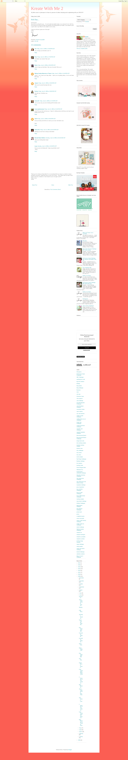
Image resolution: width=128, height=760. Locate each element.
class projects (80, 398)
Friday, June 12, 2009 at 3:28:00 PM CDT (47, 91)
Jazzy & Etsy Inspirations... (89, 305)
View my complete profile (82, 48)
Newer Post (34, 185)
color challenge (80, 400)
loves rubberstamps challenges (81, 496)
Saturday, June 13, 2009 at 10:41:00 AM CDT (55, 137)
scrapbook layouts (80, 516)
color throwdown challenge (80, 407)
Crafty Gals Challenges (79, 423)
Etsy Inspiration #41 (80, 629)
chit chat (36, 41)
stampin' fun (79, 532)
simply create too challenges (80, 524)
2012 (79, 570)
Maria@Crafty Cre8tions (40, 137)
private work (79, 512)
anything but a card (81, 379)
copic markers (80, 411)
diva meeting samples (81, 443)
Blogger (70, 749)
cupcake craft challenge (79, 429)
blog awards (79, 385)
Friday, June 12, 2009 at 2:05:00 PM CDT (47, 65)
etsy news (79, 454)
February (81, 733)
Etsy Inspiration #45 (87, 267)
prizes (78, 514)
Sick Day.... (81, 660)
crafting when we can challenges (81, 419)
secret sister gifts (80, 518)
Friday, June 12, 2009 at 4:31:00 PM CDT (53, 109)
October (81, 583)
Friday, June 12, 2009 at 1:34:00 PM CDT (46, 48)
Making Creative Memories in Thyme (43, 73)
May (80, 727)
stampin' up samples (81, 536)
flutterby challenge (80, 461)
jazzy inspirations (80, 487)
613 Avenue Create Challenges (81, 374)
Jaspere (36, 83)
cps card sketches (81, 413)
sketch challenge (80, 527)
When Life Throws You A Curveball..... (88, 233)
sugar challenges (80, 544)
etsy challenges (80, 450)
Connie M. (37, 100)
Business (79, 390)
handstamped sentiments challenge (81, 472)
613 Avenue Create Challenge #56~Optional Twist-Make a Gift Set (89, 259)
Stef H (36, 118)
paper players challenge (79, 506)
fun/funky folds (80, 465)
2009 (79, 576)
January (81, 736)
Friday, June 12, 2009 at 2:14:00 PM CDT (61, 73)
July (80, 593)
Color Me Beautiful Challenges (81, 403)
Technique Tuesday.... (81, 616)
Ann (35, 48)
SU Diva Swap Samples (80, 541)
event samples (80, 456)
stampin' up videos (81, 538)
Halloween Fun (80, 469)
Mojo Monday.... (80, 686)
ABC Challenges (80, 377)
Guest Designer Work (81, 467)
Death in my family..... (87, 275)
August (80, 590)
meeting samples (80, 499)
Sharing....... (81, 608)
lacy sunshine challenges (80, 490)
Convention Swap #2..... (81, 634)
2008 (79, 740)
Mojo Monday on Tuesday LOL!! (81, 722)
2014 (79, 566)
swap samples (80, 546)
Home (52, 185)
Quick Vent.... (81, 645)
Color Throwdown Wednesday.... (81, 672)
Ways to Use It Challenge (80, 557)
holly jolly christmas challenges (81, 476)
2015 (79, 564)
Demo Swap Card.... (81, 649)
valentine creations (81, 553)
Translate (87, 21)
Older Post (70, 185)
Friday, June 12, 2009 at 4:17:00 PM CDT (48, 100)
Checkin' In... (81, 597)
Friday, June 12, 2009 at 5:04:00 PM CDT (47, 118)
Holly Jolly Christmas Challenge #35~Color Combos (89, 249)
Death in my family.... (87, 291)
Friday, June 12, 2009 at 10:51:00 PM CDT (49, 129)
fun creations (79, 463)
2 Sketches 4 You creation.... (81, 707)
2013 (79, 568)
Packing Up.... (86, 298)
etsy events (79, 452)
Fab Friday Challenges (81, 459)
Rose (36, 56)
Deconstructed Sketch (81, 435)
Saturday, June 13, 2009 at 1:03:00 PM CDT (47, 146)
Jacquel (86, 36)
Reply (36, 52)
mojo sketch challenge (81, 501)
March (80, 731)
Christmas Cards (80, 396)
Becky (36, 65)
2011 (79, 572)
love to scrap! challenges (79, 493)
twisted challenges (81, 551)
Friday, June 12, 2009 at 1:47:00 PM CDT (46, 56)
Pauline (36, 91)
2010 (79, 574)
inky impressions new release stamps (81, 482)
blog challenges (80, 387)
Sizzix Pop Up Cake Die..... (81, 622)
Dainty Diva (37, 129)
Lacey (36, 146)
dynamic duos (80, 448)
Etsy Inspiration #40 (80, 655)
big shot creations (80, 381)
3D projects (79, 371)
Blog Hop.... (85, 240)
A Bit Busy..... (81, 611)
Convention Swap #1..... (81, 640)
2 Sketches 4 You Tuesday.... (81, 680)
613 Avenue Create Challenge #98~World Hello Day (89, 283)
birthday (78, 383)
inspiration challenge (81, 484)
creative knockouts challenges (81, 426)
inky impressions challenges (80, 479)
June (80, 595)
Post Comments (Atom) (55, 189)
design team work (80, 440)
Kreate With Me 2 (47, 8)
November (81, 580)
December (81, 577)
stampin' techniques (81, 534)
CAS (78, 392)
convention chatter (81, 409)
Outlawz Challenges (81, 503)
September (81, 587)
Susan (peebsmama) (39, 109)
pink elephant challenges (79, 509)
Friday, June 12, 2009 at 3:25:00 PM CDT (47, 83)
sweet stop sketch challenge (80, 549)
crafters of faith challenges (80, 416)
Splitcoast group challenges (80, 530)
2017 (79, 563)
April (80, 729)
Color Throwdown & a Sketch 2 (81, 714)
